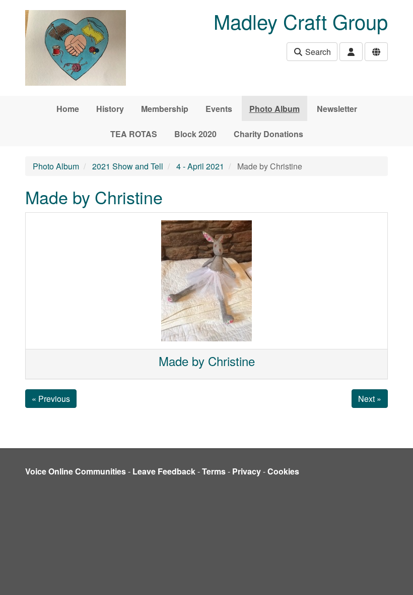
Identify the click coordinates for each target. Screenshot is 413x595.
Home (67, 108)
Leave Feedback (163, 471)
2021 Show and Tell (127, 166)
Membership (164, 108)
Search (317, 51)
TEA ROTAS (133, 134)
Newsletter (337, 108)
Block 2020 (195, 134)
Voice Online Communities (75, 471)
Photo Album (274, 108)
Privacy (246, 471)
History (110, 108)
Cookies (283, 471)
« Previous (51, 398)
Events (218, 108)
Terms (214, 471)
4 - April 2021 (200, 166)
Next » (369, 398)
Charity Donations (268, 134)
